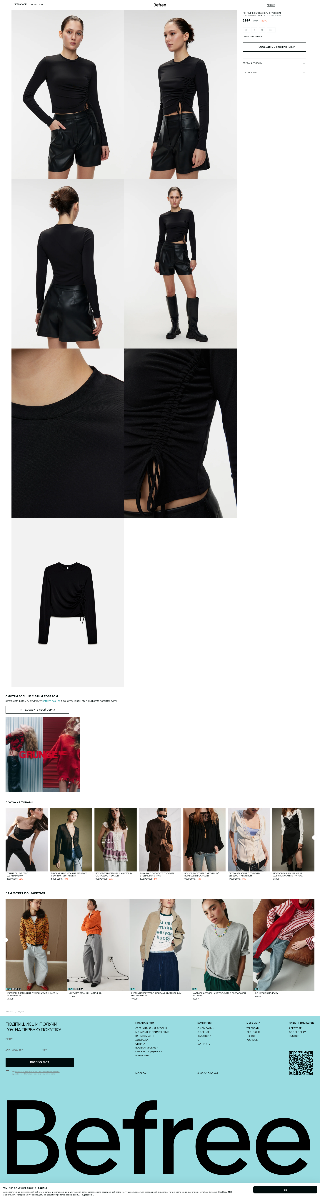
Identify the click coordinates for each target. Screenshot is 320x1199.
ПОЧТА (9, 1039)
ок (285, 1189)
